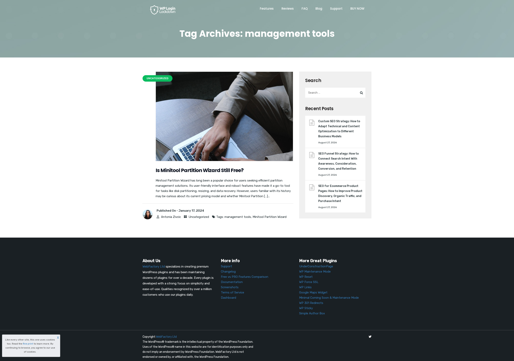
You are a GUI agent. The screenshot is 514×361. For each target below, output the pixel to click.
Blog (318, 8)
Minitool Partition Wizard (270, 217)
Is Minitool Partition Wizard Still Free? (200, 170)
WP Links (305, 287)
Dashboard (228, 297)
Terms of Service (232, 292)
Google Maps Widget (313, 292)
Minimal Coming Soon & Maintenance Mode (329, 297)
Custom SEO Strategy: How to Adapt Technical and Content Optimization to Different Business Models (339, 129)
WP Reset (306, 277)
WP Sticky (306, 308)
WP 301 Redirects (311, 303)
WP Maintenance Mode (315, 271)
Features (267, 8)
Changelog (228, 271)
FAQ (305, 8)
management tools (237, 217)
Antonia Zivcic (171, 217)
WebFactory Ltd (166, 336)
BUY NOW (357, 8)
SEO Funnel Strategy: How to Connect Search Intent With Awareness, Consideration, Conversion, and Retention (338, 161)
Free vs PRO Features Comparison (244, 277)
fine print (28, 343)
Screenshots (230, 287)
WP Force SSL (308, 282)
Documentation (232, 282)
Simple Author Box (312, 313)
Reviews (287, 8)
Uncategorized (199, 217)
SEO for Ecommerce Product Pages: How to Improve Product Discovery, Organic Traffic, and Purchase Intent (340, 193)
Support (336, 8)
